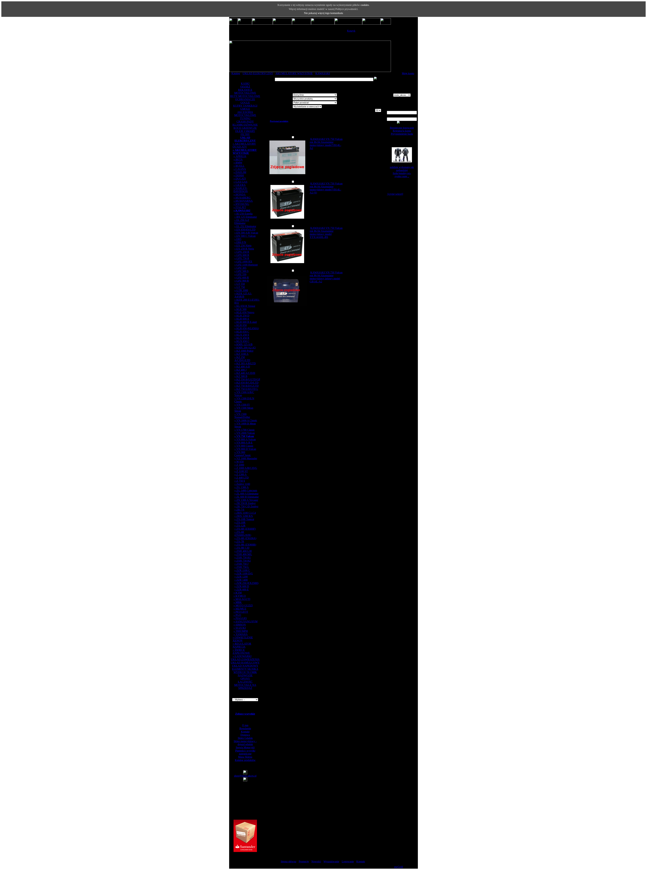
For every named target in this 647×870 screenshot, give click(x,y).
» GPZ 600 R (241, 277)
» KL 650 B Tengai (244, 306)
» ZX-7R (239, 541)
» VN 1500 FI (242, 404)
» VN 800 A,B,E (243, 442)
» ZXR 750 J (241, 563)
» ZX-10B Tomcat (244, 519)
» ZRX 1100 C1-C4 (245, 512)
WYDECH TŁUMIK (245, 672)
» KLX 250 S (241, 334)
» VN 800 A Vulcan (245, 439)
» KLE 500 (240, 309)
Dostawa (245, 734)
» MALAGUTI (242, 599)
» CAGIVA (240, 169)
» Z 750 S (239, 480)
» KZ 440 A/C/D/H (244, 373)
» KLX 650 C (241, 341)
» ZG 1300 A (241, 487)
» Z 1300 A (240, 474)
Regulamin (245, 728)
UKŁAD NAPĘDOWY (245, 665)
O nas (245, 725)
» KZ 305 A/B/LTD (245, 363)
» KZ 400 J (240, 369)
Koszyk (351, 30)
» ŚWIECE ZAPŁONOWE (241, 651)
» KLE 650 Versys (244, 312)
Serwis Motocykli (245, 747)
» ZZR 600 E (241, 589)
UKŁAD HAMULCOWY (245, 662)
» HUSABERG (242, 197)
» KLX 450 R (241, 338)
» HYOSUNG (241, 204)
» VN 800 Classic (243, 445)
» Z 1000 (239, 464)
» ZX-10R (239, 522)
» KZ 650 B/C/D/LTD (246, 382)
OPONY (245, 678)
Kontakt (245, 731)
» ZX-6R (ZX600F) (245, 528)
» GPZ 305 (240, 267)
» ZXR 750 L (241, 567)
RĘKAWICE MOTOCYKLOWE (245, 91)
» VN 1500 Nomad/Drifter (242, 416)
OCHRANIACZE (245, 99)
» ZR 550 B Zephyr (245, 503)
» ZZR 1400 (241, 579)
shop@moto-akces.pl (245, 775)
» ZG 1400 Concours (245, 490)
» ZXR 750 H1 (242, 557)
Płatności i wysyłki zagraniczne (245, 752)
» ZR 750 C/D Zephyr (246, 506)
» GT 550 (239, 283)
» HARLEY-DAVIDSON (241, 190)
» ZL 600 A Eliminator (246, 493)
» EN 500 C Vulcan (245, 235)
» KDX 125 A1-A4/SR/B (243, 295)
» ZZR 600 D (241, 586)
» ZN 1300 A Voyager (246, 500)
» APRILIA (240, 156)
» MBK (238, 602)
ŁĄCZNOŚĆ (245, 681)
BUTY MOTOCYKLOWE (245, 96)
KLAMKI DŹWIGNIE (245, 124)
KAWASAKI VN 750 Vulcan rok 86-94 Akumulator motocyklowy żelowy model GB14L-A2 (326, 277)
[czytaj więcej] (395, 194)
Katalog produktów (245, 760)
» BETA (238, 159)
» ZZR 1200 (241, 576)
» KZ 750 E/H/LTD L (246, 389)
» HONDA (240, 194)
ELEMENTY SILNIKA (245, 669)
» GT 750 (239, 287)
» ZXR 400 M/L (243, 554)
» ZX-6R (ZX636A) (245, 538)
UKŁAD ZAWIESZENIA (245, 659)
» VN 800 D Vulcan (245, 449)
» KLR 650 (240, 325)
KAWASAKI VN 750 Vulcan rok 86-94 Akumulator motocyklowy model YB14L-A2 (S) (326, 188)
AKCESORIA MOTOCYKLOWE (245, 114)
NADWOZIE (245, 675)
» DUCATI (240, 178)
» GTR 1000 (241, 290)
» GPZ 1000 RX (243, 261)
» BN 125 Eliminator (245, 216)
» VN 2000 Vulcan (244, 433)
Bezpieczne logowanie (402, 127)
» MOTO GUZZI (243, 605)
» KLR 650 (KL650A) (246, 328)
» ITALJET (240, 207)
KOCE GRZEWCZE (245, 127)
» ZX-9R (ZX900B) (245, 544)
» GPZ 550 (240, 274)
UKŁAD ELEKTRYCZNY (258, 73)
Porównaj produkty (279, 121)
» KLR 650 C (241, 331)
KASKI (245, 83)
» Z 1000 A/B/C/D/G (245, 468)
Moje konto (408, 73)
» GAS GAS (240, 181)
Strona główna (288, 861)
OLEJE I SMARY (245, 131)
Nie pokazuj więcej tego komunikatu (323, 13)
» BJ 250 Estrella (243, 213)
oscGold (398, 866)
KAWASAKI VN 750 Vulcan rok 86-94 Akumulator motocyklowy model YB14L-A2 (326, 144)
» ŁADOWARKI (242, 656)
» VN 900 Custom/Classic (242, 454)
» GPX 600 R (241, 255)
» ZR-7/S (239, 509)
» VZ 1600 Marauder (245, 458)
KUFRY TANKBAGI (245, 105)
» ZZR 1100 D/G (243, 573)
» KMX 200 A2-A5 (245, 347)
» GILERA (240, 185)
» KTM (238, 592)
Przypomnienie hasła (402, 133)
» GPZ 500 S (241, 271)
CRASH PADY (245, 121)
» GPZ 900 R (241, 280)
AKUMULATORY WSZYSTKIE (294, 73)
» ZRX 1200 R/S (243, 516)
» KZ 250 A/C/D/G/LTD (242, 359)
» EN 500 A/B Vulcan (246, 232)
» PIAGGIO (240, 618)
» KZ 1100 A (241, 354)
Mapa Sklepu (245, 756)
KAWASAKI (322, 73)
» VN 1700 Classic (244, 429)
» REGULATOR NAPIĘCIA (242, 645)
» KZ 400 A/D (242, 366)
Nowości (316, 861)
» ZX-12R (239, 525)
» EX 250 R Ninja (244, 248)
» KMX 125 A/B (243, 344)
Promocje (304, 861)
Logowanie (348, 861)
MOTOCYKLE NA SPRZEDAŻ (245, 686)
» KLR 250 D (241, 315)
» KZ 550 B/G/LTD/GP (247, 379)
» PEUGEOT (241, 611)
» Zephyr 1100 (242, 484)
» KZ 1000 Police (243, 350)
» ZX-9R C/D (241, 547)
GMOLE (245, 108)
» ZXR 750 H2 (242, 560)
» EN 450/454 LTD (244, 229)
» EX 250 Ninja (242, 245)
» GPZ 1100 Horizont (246, 264)
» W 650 (239, 461)
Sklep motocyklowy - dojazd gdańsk (245, 743)
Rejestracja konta (402, 130)
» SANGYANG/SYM (245, 621)
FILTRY (245, 134)
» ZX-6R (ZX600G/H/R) (242, 533)
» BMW (238, 162)
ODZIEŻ (245, 86)
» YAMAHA (241, 634)
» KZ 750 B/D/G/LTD (246, 385)
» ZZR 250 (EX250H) (246, 583)
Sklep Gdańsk (245, 738)
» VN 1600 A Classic (245, 420)
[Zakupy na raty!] (245, 851)
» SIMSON (240, 624)
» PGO (237, 615)
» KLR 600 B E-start (245, 322)
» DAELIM (240, 172)
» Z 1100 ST (241, 471)
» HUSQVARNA (243, 200)
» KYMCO (240, 595)
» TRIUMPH (241, 631)
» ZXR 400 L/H (243, 551)
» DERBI (239, 175)
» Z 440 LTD (241, 477)
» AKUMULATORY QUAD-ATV (244, 145)
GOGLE (245, 102)
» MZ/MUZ (240, 608)
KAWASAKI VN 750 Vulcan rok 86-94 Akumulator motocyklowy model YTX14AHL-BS (326, 233)
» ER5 (237, 239)
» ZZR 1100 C (242, 570)
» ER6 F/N (240, 242)
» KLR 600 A (241, 318)
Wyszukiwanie (331, 861)
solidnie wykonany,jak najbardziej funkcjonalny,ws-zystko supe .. (402, 172)
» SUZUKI (240, 627)
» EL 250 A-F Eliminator (241, 222)
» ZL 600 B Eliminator (246, 496)
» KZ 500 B (240, 376)
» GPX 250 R (241, 251)
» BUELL (239, 165)
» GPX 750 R (241, 258)
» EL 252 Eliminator (245, 226)
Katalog (236, 73)
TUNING (245, 118)
